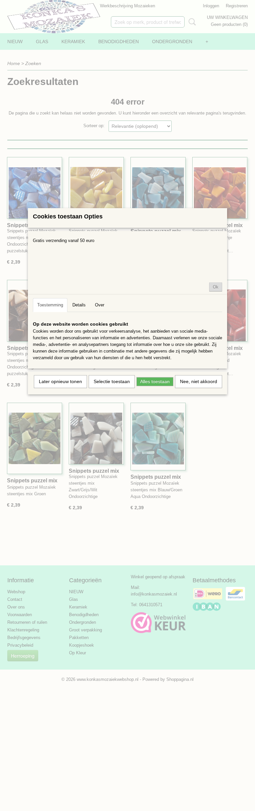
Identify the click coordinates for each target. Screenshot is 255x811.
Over (99, 304)
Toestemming (50, 304)
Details (79, 304)
